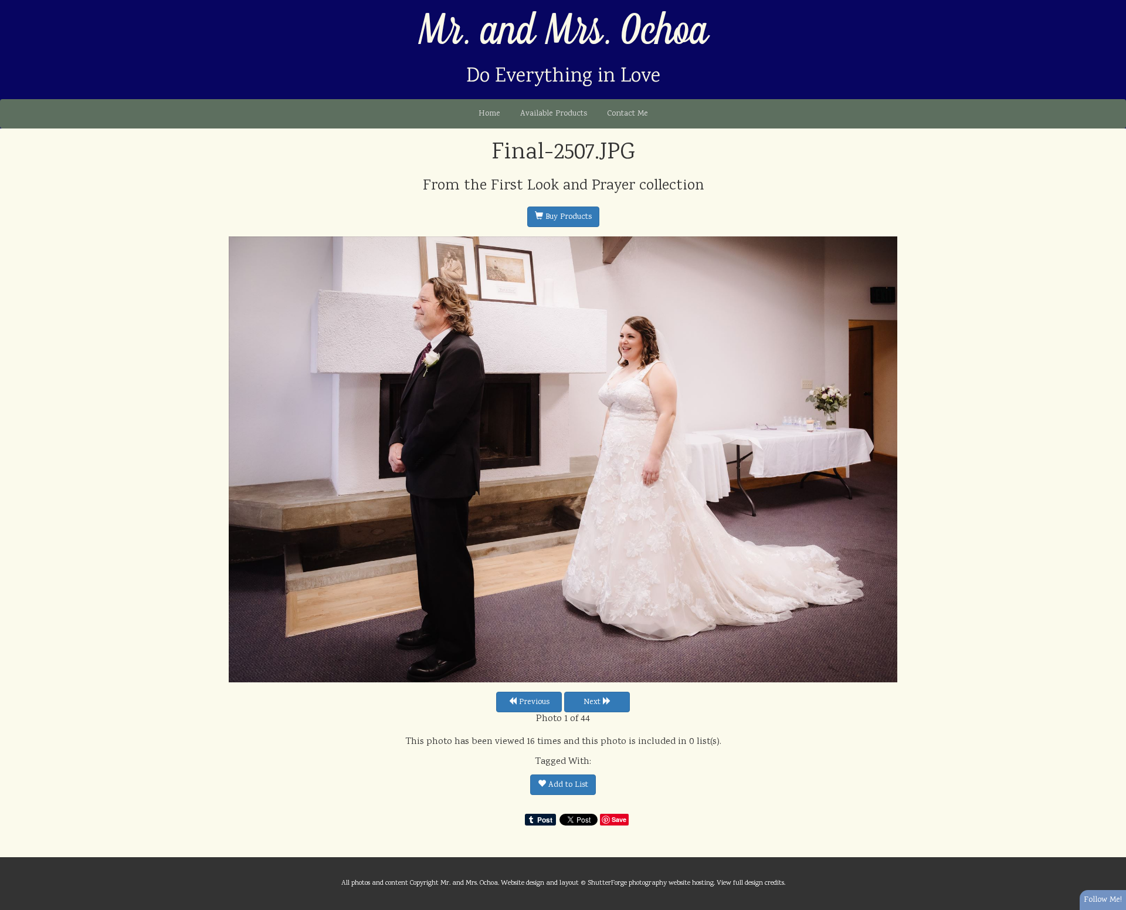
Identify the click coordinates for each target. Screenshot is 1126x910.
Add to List (567, 785)
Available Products (553, 114)
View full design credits (750, 883)
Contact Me (627, 114)
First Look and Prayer (563, 186)
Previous (533, 702)
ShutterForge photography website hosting (651, 883)
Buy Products (567, 217)
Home (489, 114)
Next (593, 702)
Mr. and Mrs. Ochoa (563, 31)
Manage (1110, 6)
